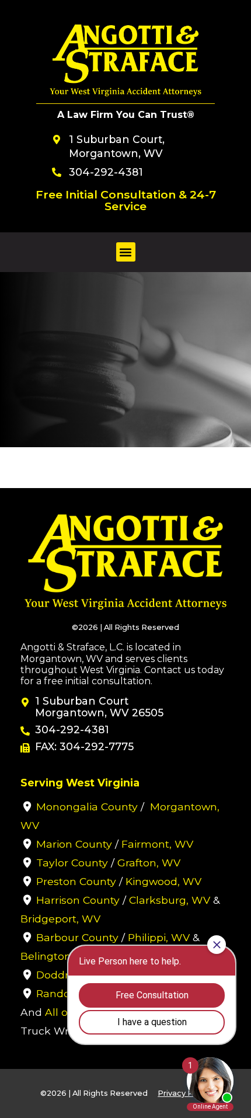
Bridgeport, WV (60, 918)
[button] (125, 252)
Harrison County (78, 900)
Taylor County (72, 862)
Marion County (74, 844)
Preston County (76, 881)
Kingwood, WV (163, 881)
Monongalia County (87, 806)
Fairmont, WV (157, 844)
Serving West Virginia (80, 782)
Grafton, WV (148, 862)
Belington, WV (57, 956)
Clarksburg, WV (169, 900)
